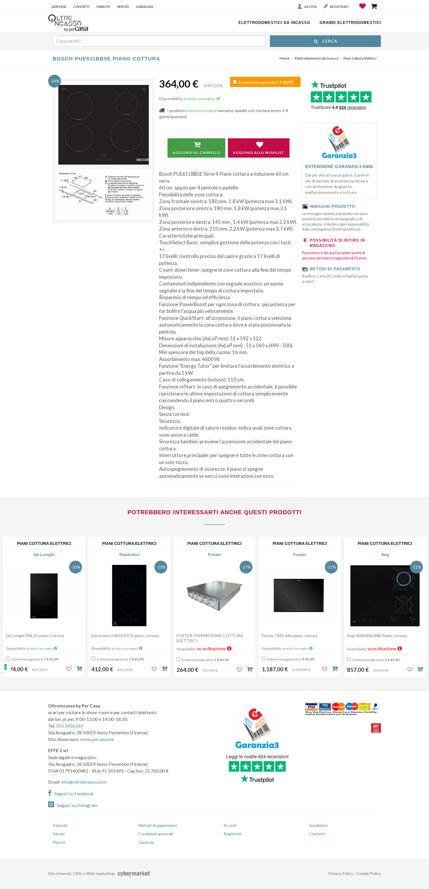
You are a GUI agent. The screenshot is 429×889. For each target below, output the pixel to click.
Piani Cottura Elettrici (359, 58)
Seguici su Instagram (77, 805)
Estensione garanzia (265, 82)
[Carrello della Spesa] (374, 6)
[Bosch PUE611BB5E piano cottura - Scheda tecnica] (104, 194)
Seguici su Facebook (74, 793)
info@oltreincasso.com (84, 782)
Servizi (123, 6)
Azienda (59, 6)
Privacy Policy (340, 873)
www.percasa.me (97, 739)
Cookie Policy (368, 873)
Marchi (103, 6)
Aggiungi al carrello (196, 152)
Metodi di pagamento (157, 825)
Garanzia (144, 6)
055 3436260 (69, 725)
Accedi (310, 6)
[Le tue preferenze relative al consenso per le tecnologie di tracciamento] (5, 666)
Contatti (81, 6)
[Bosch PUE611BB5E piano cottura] (104, 124)
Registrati (339, 6)
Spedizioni (318, 825)
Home (285, 58)
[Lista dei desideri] (363, 10)
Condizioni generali (155, 833)
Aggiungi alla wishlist (259, 152)
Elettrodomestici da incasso (316, 58)
